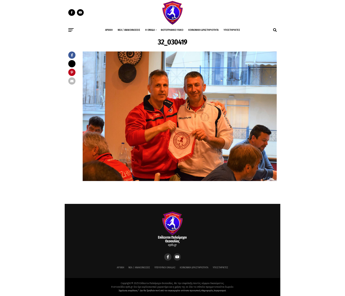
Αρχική (109, 29)
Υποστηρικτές (232, 29)
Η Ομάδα (150, 29)
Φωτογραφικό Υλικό (172, 29)
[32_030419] (180, 180)
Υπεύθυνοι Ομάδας (165, 267)
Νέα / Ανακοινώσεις (129, 29)
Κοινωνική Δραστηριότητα (203, 29)
